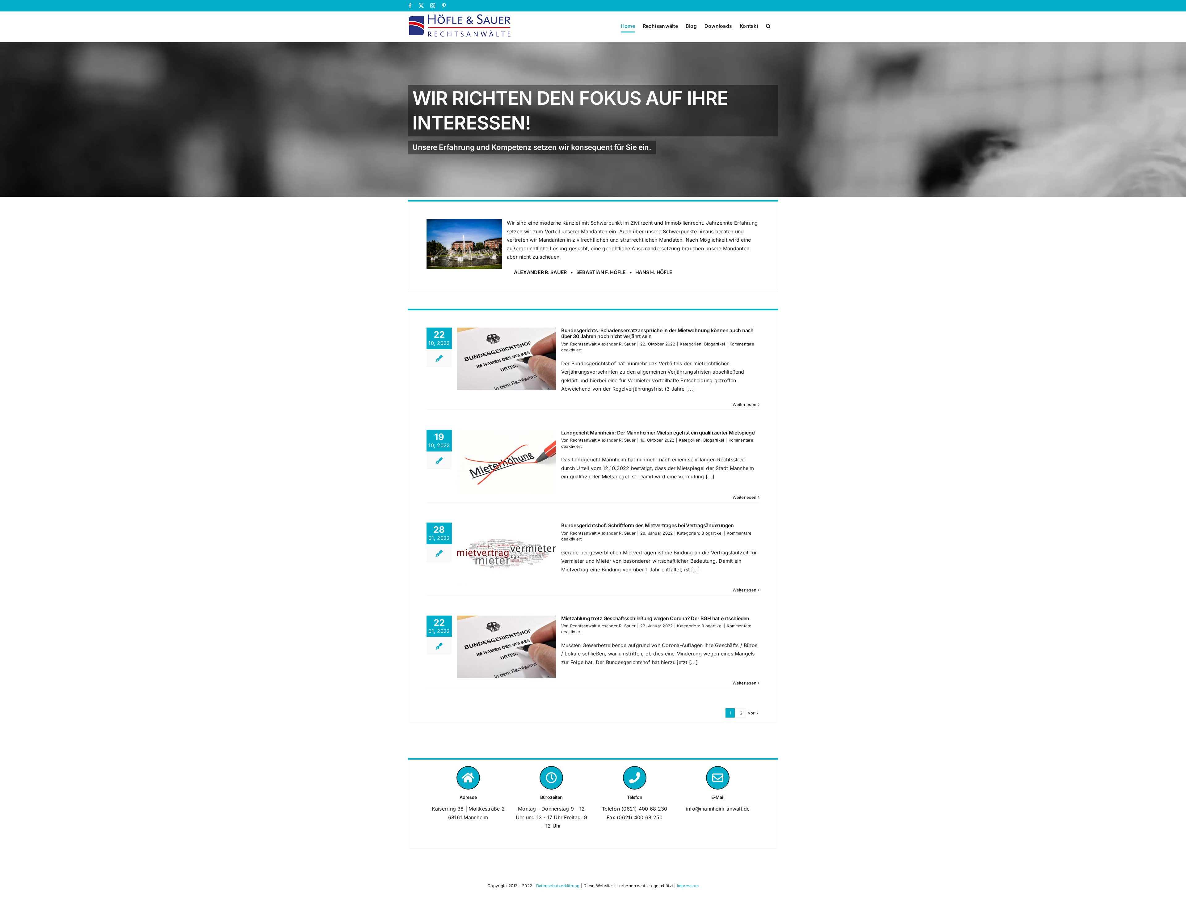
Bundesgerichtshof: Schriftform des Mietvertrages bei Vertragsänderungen (647, 525)
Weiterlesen (744, 404)
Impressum (688, 885)
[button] (768, 25)
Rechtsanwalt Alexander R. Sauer (603, 343)
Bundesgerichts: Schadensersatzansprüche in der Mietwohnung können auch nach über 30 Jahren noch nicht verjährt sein (657, 333)
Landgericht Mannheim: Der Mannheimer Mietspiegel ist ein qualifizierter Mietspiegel (658, 433)
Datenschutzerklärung (558, 885)
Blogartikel (714, 343)
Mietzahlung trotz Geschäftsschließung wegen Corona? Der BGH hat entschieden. (656, 618)
